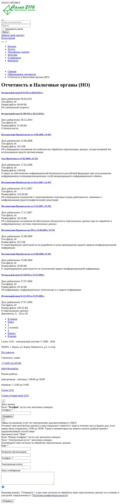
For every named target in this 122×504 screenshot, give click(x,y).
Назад (11, 321)
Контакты (13, 60)
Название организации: (14, 452)
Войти (5, 32)
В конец (12, 336)
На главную (7, 352)
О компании (14, 57)
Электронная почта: (12, 464)
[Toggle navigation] (5, 41)
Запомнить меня (13, 29)
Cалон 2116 (7, 390)
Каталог (12, 46)
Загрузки (12, 54)
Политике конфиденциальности (50, 495)
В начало (12, 319)
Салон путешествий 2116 (15, 395)
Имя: (4, 445)
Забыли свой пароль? (12, 35)
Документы (18, 52)
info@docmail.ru (9, 368)
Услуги (11, 49)
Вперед (12, 333)
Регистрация (8, 38)
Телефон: (7, 410)
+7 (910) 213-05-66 (11, 66)
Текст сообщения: (10, 470)
